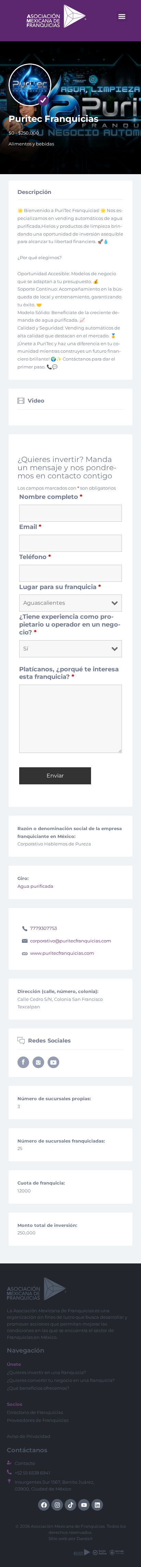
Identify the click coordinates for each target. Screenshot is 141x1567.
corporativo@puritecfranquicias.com (70, 940)
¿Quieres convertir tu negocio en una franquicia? (61, 1380)
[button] (122, 16)
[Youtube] (84, 1505)
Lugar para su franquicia (60, 587)
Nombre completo (50, 497)
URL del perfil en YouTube (53, 1062)
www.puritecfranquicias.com (62, 953)
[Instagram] (57, 1505)
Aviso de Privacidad (28, 1436)
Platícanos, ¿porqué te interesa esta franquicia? (69, 673)
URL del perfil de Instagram (38, 1062)
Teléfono (35, 557)
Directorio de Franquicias (35, 1412)
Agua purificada (35, 886)
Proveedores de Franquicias (37, 1420)
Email (30, 527)
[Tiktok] (70, 1505)
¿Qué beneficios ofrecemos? (38, 1388)
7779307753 (43, 928)
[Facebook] (44, 1505)
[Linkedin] (97, 1505)
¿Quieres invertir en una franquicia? (46, 1372)
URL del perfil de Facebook (23, 1062)
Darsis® (85, 1538)
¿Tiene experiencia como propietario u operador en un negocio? (69, 624)
